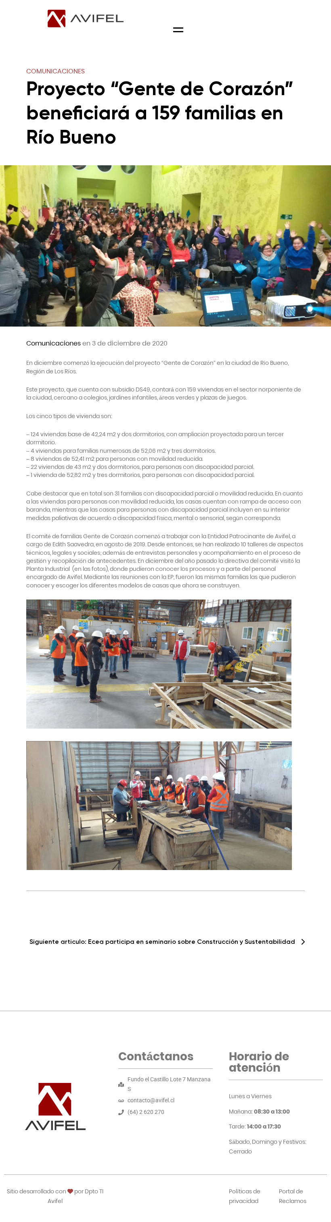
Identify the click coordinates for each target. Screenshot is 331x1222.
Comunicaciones (55, 71)
